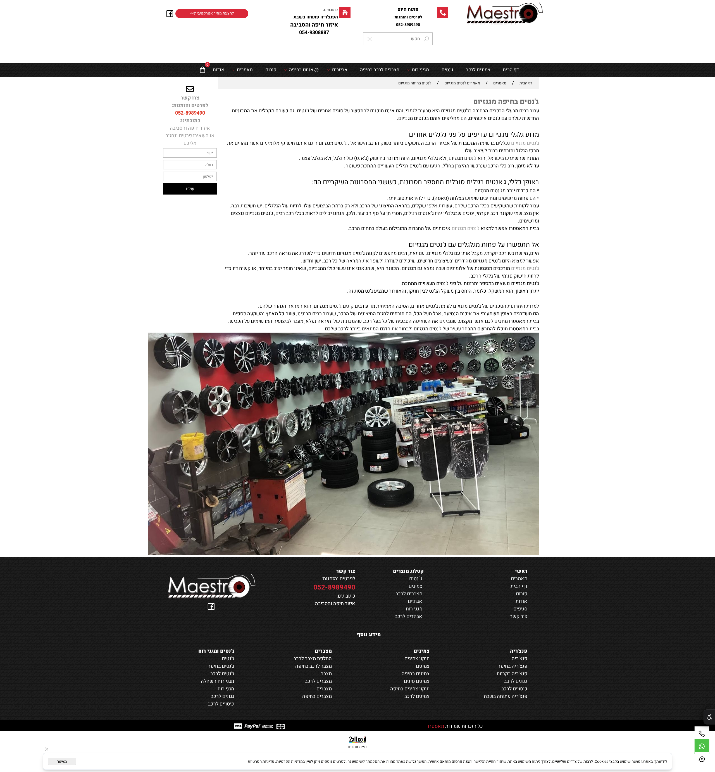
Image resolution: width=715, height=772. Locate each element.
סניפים (520, 609)
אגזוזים (415, 601)
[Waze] (702, 759)
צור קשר (518, 616)
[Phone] (702, 734)
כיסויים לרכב (221, 704)
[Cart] (202, 70)
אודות (218, 69)
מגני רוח (414, 609)
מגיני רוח (420, 69)
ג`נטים (415, 578)
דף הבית (511, 69)
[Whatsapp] (702, 746)
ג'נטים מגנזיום (525, 143)
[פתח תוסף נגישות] (709, 716)
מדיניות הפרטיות (261, 761)
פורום (271, 69)
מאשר (62, 761)
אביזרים (339, 69)
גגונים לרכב (222, 696)
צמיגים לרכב (478, 69)
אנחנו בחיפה (301, 69)
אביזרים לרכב (408, 616)
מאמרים (245, 69)
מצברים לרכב (408, 594)
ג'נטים (447, 69)
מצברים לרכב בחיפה (379, 69)
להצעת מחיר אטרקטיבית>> (212, 13)
